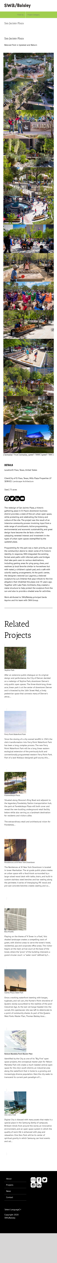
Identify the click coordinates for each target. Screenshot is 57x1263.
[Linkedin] (17, 498)
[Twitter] (12, 498)
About (9, 1178)
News (8, 1191)
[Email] (22, 498)
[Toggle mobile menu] (51, 4)
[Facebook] (7, 498)
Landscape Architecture (23, 481)
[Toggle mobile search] (46, 4)
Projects (9, 1185)
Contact (9, 1197)
